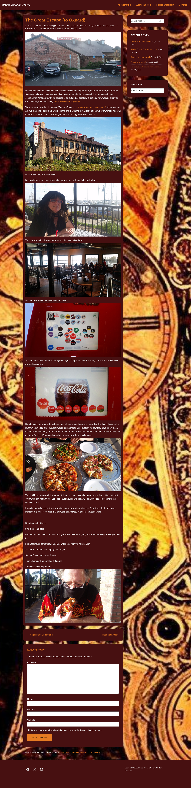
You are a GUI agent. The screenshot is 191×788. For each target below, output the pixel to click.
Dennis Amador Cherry (16, 4)
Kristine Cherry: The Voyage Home (144, 49)
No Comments (31, 29)
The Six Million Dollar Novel (141, 41)
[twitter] (34, 769)
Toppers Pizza (108, 26)
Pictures (97, 26)
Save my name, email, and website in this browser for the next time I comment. (66, 730)
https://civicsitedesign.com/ (67, 101)
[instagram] (41, 769)
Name (30, 699)
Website (31, 720)
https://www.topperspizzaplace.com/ (89, 107)
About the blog (143, 5)
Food (81, 26)
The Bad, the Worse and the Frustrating (145, 67)
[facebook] (27, 769)
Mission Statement (165, 5)
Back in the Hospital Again (141, 57)
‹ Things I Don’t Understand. (40, 635)
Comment (32, 662)
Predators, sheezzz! (138, 62)
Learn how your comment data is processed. (80, 752)
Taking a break (62, 29)
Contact (183, 5)
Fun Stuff (88, 26)
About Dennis (124, 5)
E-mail (30, 710)
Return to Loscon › (110, 635)
